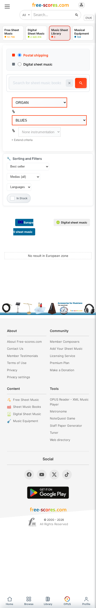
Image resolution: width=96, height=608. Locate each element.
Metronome (58, 411)
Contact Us (15, 348)
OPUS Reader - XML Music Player (69, 402)
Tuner (54, 432)
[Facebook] (29, 474)
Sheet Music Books (27, 407)
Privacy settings (18, 377)
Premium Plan (59, 363)
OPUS (67, 604)
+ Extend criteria (22, 140)
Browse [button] (29, 604)
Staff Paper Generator (66, 425)
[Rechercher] (76, 15)
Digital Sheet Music (27, 414)
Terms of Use (17, 363)
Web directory (60, 440)
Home (9, 604)
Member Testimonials (22, 356)
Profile (86, 604)
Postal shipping (35, 55)
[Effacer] (69, 83)
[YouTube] (42, 474)
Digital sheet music (37, 64)
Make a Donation (62, 370)
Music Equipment (25, 421)
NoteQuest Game (62, 418)
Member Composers (64, 341)
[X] (54, 474)
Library (48, 604)
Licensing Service (62, 356)
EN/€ (89, 18)
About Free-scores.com (24, 341)
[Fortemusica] (32, 522)
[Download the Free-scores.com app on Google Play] (48, 492)
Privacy (12, 370)
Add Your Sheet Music (66, 348)
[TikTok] (67, 474)
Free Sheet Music (26, 400)
